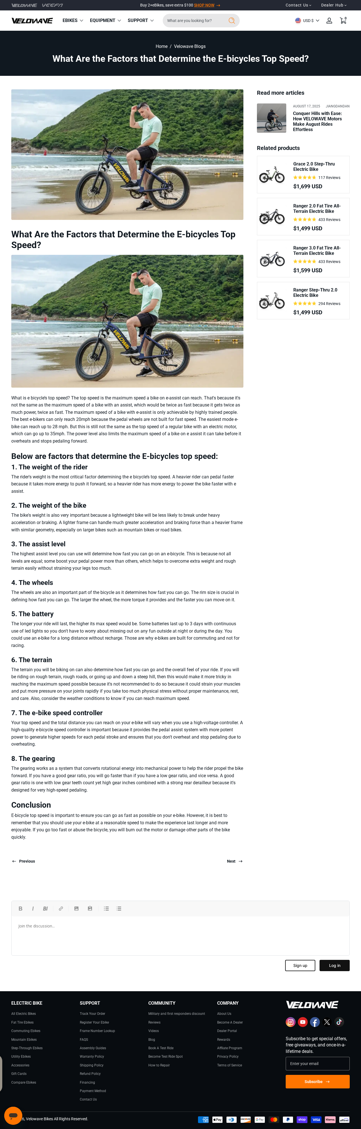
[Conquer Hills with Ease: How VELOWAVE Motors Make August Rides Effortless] (271, 118)
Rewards (223, 1040)
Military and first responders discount (176, 1014)
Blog (151, 1040)
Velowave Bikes (39, 1119)
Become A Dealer (230, 1022)
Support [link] (138, 20)
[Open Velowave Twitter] (327, 1026)
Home (162, 46)
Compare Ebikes (23, 1082)
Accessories (20, 1065)
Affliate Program (229, 1048)
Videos (153, 1031)
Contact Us (88, 1099)
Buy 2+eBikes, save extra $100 (177, 5)
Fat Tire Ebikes (22, 1022)
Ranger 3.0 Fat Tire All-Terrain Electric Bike (317, 250)
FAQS (84, 1040)
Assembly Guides (93, 1048)
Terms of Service (229, 1065)
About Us (224, 1014)
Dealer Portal (227, 1031)
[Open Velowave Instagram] (291, 1026)
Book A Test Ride (160, 1048)
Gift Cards (19, 1074)
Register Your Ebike (94, 1022)
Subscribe (314, 1081)
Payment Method (93, 1091)
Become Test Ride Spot (165, 1057)
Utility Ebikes (21, 1057)
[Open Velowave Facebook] (315, 1026)
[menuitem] (43, 1013)
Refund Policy (90, 1074)
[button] (343, 21)
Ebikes (70, 20)
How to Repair (159, 1065)
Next (231, 861)
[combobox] (192, 20)
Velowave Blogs (190, 46)
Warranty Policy (92, 1057)
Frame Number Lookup (97, 1031)
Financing (87, 1082)
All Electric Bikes (23, 1014)
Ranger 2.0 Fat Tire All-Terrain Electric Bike (317, 208)
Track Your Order (92, 1014)
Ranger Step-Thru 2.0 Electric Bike (315, 292)
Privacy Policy (228, 1057)
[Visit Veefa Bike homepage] (52, 5)
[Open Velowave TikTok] (339, 1026)
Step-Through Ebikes (27, 1048)
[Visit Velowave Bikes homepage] (24, 5)
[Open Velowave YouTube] (303, 1026)
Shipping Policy (92, 1065)
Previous (27, 861)
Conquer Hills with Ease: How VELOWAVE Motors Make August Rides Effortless (317, 121)
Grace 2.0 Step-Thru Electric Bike (314, 166)
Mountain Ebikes (24, 1040)
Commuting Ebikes (25, 1031)
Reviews (154, 1022)
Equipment (102, 20)
